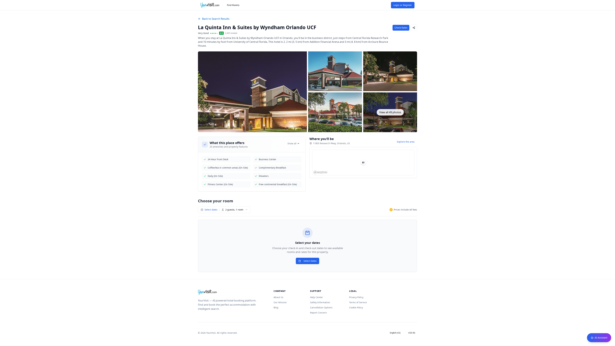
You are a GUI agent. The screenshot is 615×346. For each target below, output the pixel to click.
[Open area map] (363, 162)
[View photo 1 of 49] (252, 91)
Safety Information (320, 302)
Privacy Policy (356, 297)
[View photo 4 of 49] (335, 112)
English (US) (395, 332)
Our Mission (280, 302)
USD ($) (411, 332)
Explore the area (405, 141)
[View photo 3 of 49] (390, 71)
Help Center (316, 297)
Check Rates (400, 27)
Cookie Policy (356, 307)
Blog (276, 307)
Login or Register (403, 5)
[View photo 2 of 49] (335, 71)
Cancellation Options (321, 307)
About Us (278, 297)
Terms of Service (358, 302)
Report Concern (318, 312)
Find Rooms (233, 5)
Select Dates (310, 260)
